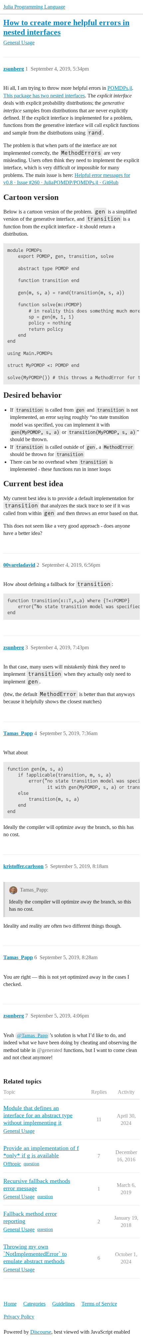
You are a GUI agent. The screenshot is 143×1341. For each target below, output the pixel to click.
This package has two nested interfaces (44, 95)
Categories (34, 1304)
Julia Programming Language (34, 7)
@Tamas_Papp (32, 1035)
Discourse (40, 1332)
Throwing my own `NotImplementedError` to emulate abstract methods (35, 1253)
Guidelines (63, 1304)
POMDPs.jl (119, 88)
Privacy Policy (19, 1316)
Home (10, 1304)
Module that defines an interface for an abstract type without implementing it (37, 1115)
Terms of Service (99, 1304)
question (31, 1163)
